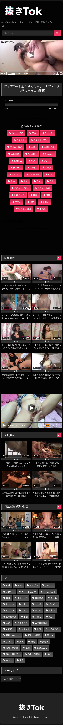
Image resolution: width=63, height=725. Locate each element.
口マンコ (26, 629)
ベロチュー (34, 174)
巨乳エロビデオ (21, 188)
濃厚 (32, 202)
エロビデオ (49, 147)
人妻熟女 (10, 629)
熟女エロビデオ (13, 654)
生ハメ (9, 660)
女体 (38, 181)
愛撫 (48, 195)
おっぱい (32, 154)
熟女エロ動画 (34, 654)
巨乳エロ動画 (44, 188)
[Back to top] (54, 716)
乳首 (26, 181)
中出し (38, 616)
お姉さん (18, 161)
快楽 (35, 195)
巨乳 (52, 181)
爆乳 (49, 654)
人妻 (8, 623)
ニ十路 (48, 167)
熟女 (28, 648)
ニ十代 (33, 167)
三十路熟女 (11, 616)
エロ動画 (15, 154)
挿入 (21, 641)
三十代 (38, 610)
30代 (20, 585)
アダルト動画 (16, 147)
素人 (21, 660)
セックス (10, 604)
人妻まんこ (22, 623)
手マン (18, 202)
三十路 (51, 610)
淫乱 (33, 641)
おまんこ (49, 154)
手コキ (50, 635)
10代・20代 (17, 133)
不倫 (26, 616)
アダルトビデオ (40, 140)
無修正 (46, 202)
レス (50, 174)
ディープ (17, 167)
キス (33, 161)
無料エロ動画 (24, 209)
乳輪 (13, 181)
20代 (34, 133)
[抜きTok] (25, 11)
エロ (33, 147)
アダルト (20, 140)
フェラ (25, 610)
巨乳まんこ (19, 195)
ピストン (10, 610)
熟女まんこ (42, 648)
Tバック (49, 133)
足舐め (43, 209)
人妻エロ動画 (41, 623)
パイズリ (52, 604)
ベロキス (16, 174)
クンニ (47, 161)
